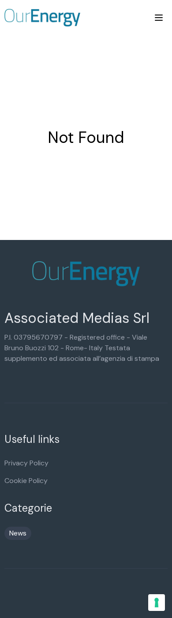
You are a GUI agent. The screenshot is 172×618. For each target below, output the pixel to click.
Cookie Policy (26, 480)
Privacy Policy (26, 463)
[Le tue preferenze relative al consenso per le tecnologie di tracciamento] (156, 602)
